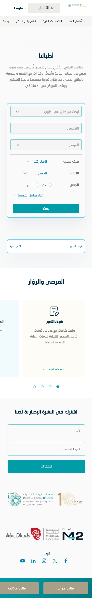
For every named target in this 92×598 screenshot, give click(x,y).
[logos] (75, 534)
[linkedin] (33, 560)
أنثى (30, 185)
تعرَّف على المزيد (57, 369)
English (20, 8)
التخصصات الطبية (52, 21)
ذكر (43, 185)
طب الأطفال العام (79, 21)
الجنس (74, 185)
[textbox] (46, 111)
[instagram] (44, 560)
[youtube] (22, 560)
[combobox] (46, 111)
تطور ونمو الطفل (26, 21)
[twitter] (55, 560)
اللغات (74, 173)
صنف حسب (71, 161)
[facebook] (65, 560)
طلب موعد (66, 588)
